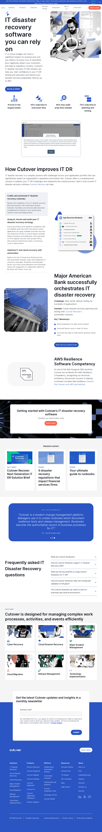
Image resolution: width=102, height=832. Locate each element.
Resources (56, 7)
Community (77, 7)
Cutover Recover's (73, 311)
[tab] (26, 204)
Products (22, 7)
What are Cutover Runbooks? (63, 557)
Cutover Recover (37, 184)
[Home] (15, 750)
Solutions (11, 7)
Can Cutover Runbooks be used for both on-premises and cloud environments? (69, 591)
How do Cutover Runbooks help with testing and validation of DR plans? (71, 582)
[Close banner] (100, 2)
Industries (33, 7)
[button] (50, 538)
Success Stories (45, 7)
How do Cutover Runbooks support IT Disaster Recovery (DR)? (70, 564)
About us (66, 7)
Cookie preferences (51, 818)
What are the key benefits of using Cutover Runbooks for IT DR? (69, 573)
